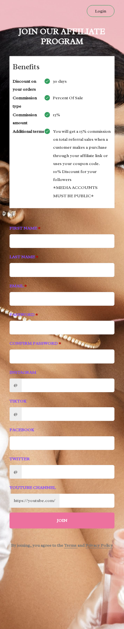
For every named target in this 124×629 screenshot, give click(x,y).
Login (100, 11)
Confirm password (34, 343)
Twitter (20, 458)
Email (17, 285)
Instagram (23, 372)
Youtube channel (33, 487)
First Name (23, 228)
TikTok (18, 401)
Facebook (22, 429)
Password (22, 314)
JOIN (62, 520)
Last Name (22, 256)
